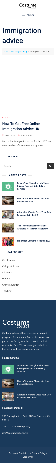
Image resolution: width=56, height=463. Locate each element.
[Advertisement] (28, 85)
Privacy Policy (39, 453)
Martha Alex (26, 135)
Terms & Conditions (19, 453)
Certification (8, 259)
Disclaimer (28, 456)
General (6, 117)
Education (7, 272)
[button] (28, 14)
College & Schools (11, 266)
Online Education (10, 284)
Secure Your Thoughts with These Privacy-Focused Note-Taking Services (33, 186)
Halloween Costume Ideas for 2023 (33, 241)
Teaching (6, 290)
